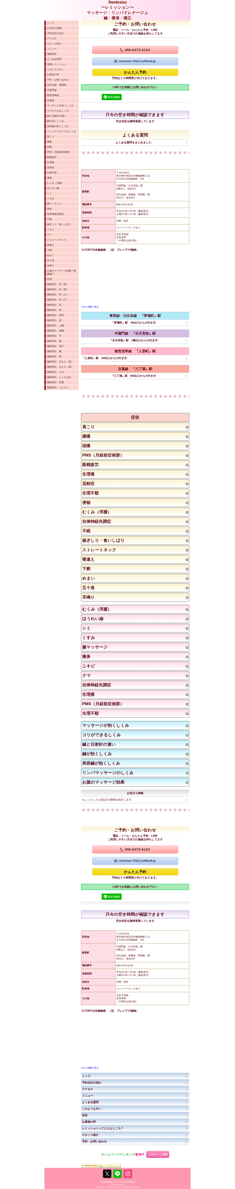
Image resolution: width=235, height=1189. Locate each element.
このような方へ (55, 69)
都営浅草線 (53, 95)
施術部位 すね (55, 372)
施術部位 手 (54, 335)
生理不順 (52, 172)
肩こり (50, 136)
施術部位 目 (54, 304)
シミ (49, 193)
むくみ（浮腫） (55, 183)
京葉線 (50, 100)
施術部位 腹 (54, 341)
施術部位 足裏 (55, 382)
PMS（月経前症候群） (59, 152)
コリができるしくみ (58, 110)
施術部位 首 (54, 310)
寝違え (50, 245)
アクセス (52, 38)
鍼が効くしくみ (55, 121)
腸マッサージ (54, 203)
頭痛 (49, 146)
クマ (49, 234)
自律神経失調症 (55, 214)
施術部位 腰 (54, 351)
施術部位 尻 (54, 356)
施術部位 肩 (54, 320)
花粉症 (50, 167)
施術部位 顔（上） (58, 294)
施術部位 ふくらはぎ (59, 377)
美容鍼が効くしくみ (58, 126)
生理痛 (50, 162)
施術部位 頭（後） (58, 289)
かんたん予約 (135, 72)
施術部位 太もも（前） (60, 361)
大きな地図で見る (90, 306)
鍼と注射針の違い (56, 115)
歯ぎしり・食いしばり (59, 224)
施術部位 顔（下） (58, 299)
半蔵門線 (52, 90)
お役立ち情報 (54, 28)
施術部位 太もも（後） (60, 366)
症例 (49, 279)
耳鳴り (50, 265)
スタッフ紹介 (54, 43)
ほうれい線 (53, 188)
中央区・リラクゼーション (109, 1166)
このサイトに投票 (157, 1154)
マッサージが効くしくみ (60, 105)
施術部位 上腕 (55, 325)
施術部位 (52, 53)
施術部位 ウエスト (58, 387)
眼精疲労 (52, 157)
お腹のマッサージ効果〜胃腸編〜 (61, 272)
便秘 (49, 177)
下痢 (49, 250)
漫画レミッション (56, 64)
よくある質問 (54, 59)
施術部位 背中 (55, 346)
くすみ (50, 198)
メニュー (52, 48)
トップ (50, 23)
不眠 (49, 219)
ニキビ (50, 229)
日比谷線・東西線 (56, 84)
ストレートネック (56, 239)
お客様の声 (53, 74)
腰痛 (49, 141)
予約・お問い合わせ (58, 79)
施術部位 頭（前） (58, 284)
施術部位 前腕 (55, 330)
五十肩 (50, 260)
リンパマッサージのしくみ (61, 131)
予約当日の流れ (55, 33)
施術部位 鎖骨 (55, 315)
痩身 (49, 208)
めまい (50, 255)
